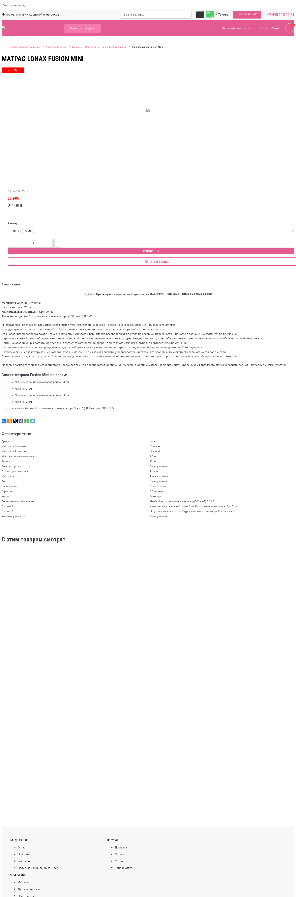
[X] (15, 421)
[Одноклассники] (9, 421)
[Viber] (21, 421)
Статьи (119, 861)
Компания (20, 839)
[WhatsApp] (26, 421)
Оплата (119, 854)
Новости (23, 854)
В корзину (151, 251)
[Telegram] (32, 421)
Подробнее (172, 622)
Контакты (24, 861)
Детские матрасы (29, 889)
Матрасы (90, 46)
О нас (21, 847)
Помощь (115, 839)
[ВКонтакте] (4, 421)
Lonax (75, 46)
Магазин (18, 874)
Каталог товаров (82, 28)
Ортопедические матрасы (25, 46)
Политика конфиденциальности (38, 868)
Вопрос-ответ (123, 868)
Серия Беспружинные (113, 46)
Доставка (121, 847)
